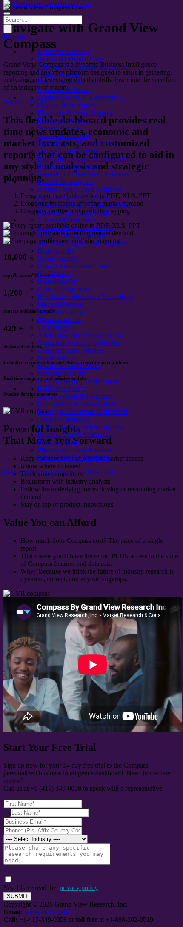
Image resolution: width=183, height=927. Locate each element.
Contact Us (70, 472)
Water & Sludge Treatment (73, 457)
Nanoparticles (55, 250)
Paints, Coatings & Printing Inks (80, 426)
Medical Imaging (60, 312)
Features (14, 472)
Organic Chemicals (63, 419)
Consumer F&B (58, 74)
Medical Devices (60, 304)
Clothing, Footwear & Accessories (83, 66)
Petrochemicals (57, 442)
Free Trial (100, 472)
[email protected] (46, 912)
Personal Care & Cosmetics (74, 434)
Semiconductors (58, 128)
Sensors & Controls (63, 135)
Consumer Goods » (63, 51)
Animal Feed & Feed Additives (79, 189)
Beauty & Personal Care (70, 59)
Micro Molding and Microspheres (82, 243)
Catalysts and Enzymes (68, 151)
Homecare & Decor (63, 89)
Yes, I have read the (50, 887)
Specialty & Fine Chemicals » (77, 143)
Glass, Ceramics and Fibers (74, 266)
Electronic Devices (62, 120)
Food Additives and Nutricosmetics (84, 158)
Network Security (61, 373)
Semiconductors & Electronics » (80, 97)
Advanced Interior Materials (75, 227)
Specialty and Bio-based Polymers (83, 174)
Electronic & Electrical (67, 82)
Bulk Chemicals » (61, 388)
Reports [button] (13, 36)
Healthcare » (54, 273)
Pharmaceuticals (59, 319)
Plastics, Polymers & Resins (74, 449)
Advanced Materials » (67, 220)
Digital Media (55, 358)
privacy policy (79, 887)
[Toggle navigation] (6, 13)
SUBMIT (17, 896)
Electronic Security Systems (74, 112)
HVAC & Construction (68, 365)
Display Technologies (66, 105)
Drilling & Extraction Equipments (82, 411)
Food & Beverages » (65, 181)
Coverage (41, 472)
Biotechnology (57, 281)
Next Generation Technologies (78, 381)
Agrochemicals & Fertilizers (75, 396)
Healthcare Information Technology (85, 296)
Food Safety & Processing (72, 197)
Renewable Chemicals (67, 166)
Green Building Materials (71, 235)
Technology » (55, 327)
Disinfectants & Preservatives (76, 404)
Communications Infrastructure (78, 342)
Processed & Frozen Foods (73, 212)
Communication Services (71, 350)
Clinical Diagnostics (64, 289)
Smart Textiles (56, 258)
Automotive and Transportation (79, 335)
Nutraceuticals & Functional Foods (84, 204)
